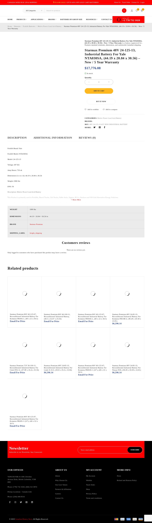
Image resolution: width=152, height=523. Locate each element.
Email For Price (17, 321)
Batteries (17, 26)
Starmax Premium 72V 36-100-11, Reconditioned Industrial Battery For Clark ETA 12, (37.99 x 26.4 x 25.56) (24, 368)
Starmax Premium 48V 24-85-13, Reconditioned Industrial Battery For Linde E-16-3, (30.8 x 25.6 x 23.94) (58, 368)
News (119, 476)
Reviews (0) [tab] (87, 137)
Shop (88, 489)
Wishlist (89, 480)
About (57, 476)
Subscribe (135, 450)
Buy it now (101, 101)
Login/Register (131, 10)
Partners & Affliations (63, 489)
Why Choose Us (61, 480)
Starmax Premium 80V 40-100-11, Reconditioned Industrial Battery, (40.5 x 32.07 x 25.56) (57, 316)
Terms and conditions (94, 498)
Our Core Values (61, 485)
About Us (117, 2)
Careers (58, 494)
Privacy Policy (91, 494)
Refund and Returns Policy (127, 480)
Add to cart (98, 91)
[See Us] (15, 502)
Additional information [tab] (52, 137)
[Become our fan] (10, 502)
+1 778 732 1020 (131, 20)
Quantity (88, 78)
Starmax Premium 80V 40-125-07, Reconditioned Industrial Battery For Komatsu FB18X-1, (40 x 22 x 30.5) (24, 316)
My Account (90, 476)
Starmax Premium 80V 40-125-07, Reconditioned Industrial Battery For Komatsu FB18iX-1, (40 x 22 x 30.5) (92, 316)
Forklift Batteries (29, 26)
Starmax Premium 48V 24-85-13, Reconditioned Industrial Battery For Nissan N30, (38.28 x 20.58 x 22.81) (126, 368)
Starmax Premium (36, 224)
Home (10, 26)
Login (142, 2)
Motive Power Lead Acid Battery (50, 26)
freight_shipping (36, 233)
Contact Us (135, 2)
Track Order (126, 2)
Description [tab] (17, 137)
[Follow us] (21, 502)
